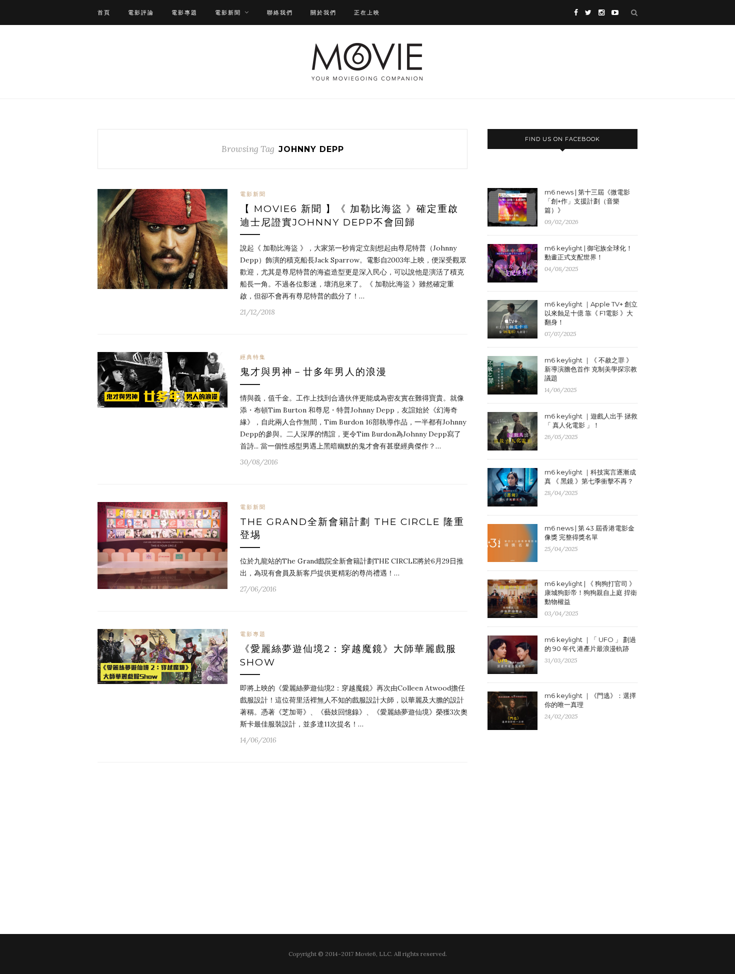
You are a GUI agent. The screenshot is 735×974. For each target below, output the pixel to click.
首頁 (104, 12)
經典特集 (253, 357)
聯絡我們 (280, 12)
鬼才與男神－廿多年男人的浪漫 (313, 372)
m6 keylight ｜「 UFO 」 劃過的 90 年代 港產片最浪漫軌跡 (590, 644)
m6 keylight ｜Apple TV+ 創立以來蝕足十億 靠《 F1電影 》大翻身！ (591, 313)
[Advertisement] (572, 820)
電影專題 (185, 12)
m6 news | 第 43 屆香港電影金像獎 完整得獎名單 (589, 532)
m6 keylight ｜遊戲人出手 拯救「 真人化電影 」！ (591, 420)
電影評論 (141, 12)
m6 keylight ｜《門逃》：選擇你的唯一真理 (590, 700)
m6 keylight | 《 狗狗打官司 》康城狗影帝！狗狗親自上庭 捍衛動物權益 (590, 593)
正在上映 (367, 12)
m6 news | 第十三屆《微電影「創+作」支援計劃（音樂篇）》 (587, 201)
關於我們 (323, 12)
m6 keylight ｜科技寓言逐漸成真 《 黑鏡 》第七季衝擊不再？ (590, 476)
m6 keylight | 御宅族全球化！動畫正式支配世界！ (588, 252)
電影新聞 (228, 12)
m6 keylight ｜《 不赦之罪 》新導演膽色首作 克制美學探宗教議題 (590, 369)
